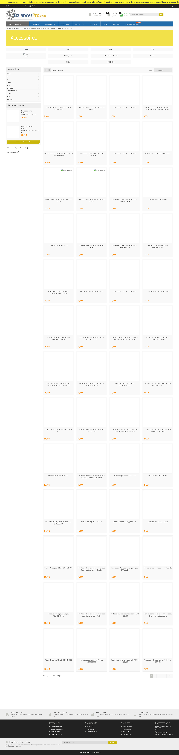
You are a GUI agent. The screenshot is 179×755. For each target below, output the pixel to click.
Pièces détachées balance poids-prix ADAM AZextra (58, 108)
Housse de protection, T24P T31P (125, 476)
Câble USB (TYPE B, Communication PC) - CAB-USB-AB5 (58, 523)
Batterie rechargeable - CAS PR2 (92, 522)
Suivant (170, 676)
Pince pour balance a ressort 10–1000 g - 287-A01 (158, 661)
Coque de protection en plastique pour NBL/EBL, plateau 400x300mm (92, 477)
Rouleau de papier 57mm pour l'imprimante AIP (158, 246)
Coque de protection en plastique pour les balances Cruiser (58, 154)
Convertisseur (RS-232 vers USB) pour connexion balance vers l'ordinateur (58, 384)
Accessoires (13, 69)
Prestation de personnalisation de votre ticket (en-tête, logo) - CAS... (91, 615)
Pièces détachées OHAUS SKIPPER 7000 (58, 660)
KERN (8, 85)
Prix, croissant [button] (159, 70)
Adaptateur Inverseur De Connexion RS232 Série (91, 154)
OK (161, 14)
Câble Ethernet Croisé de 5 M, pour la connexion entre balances (58, 292)
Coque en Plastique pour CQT (58, 245)
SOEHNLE (10, 99)
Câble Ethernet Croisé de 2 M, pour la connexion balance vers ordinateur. (157, 108)
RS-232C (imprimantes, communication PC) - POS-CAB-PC (158, 384)
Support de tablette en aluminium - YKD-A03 (58, 431)
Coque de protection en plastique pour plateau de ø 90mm (158, 431)
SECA (8, 96)
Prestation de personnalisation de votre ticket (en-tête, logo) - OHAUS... (91, 569)
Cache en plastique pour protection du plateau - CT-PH (91, 339)
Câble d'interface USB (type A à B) (124, 522)
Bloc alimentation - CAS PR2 (157, 476)
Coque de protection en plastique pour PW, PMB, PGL (92, 431)
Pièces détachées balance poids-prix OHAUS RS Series (124, 246)
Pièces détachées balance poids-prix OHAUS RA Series (124, 200)
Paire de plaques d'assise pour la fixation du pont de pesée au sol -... (158, 615)
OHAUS (9, 94)
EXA (8, 79)
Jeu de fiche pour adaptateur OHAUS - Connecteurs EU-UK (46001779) (125, 339)
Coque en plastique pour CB (158, 199)
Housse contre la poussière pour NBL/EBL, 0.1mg (58, 615)
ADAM (9, 74)
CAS (8, 77)
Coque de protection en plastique (125, 107)
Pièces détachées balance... (27, 112)
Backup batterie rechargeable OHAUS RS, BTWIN (91, 200)
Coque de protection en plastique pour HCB (92, 246)
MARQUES (10, 88)
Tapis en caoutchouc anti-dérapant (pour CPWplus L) (124, 569)
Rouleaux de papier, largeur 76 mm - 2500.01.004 (92, 661)
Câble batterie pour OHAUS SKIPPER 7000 (58, 568)
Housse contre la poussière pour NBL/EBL (158, 568)
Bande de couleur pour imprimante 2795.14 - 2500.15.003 (157, 339)
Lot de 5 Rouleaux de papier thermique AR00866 (92, 108)
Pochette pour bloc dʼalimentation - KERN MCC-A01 (125, 615)
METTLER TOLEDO (13, 91)
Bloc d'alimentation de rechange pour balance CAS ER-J (91, 384)
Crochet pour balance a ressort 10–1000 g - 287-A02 (125, 661)
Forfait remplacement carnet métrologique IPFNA (124, 384)
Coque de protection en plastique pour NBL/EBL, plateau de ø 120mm (125, 431)
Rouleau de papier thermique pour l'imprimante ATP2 (58, 339)
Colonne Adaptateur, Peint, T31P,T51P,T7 (158, 153)
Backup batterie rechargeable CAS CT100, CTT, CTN (58, 200)
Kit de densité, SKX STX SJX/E (158, 522)
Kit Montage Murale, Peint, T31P (58, 476)
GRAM (9, 82)
